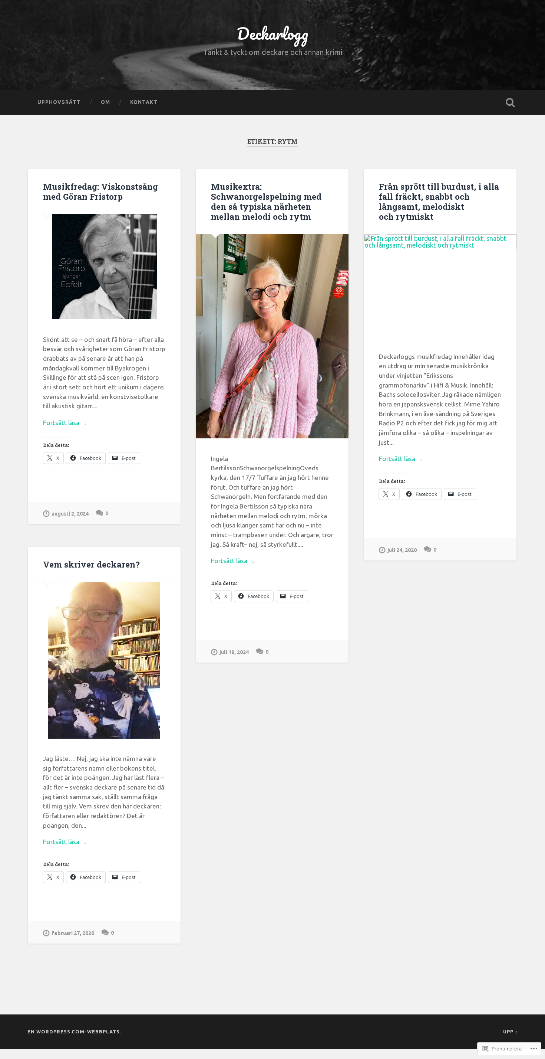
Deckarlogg (272, 33)
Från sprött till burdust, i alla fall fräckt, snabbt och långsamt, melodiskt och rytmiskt (439, 201)
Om (105, 102)
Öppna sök (510, 102)
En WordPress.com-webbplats (73, 1031)
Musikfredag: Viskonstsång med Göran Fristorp (100, 191)
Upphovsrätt (59, 102)
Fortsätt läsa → (65, 422)
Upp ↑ (510, 1031)
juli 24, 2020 (402, 550)
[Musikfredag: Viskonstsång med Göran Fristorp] (104, 266)
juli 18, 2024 (234, 652)
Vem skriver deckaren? (91, 564)
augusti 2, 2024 (70, 514)
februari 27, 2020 (73, 933)
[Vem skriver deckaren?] (104, 660)
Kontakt (144, 102)
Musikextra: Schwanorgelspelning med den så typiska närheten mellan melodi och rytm (266, 201)
